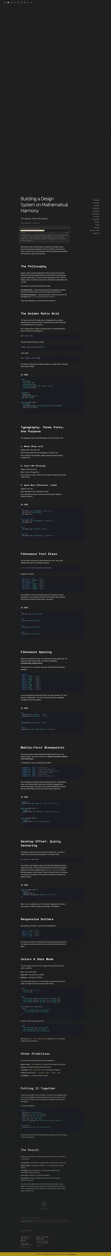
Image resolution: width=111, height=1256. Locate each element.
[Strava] (96, 228)
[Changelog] (24, 2)
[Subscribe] (66, 1221)
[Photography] (11, 2)
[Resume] (21, 2)
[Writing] (8, 2)
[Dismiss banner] (107, 1254)
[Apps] (18, 2)
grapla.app (72, 1254)
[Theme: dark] (31, 2)
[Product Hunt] (94, 230)
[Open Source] (15, 2)
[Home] (5, 2)
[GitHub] (96, 205)
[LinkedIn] (95, 203)
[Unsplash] (95, 219)
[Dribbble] (95, 208)
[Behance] (96, 211)
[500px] (96, 222)
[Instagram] (95, 214)
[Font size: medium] (28, 2)
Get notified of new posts (31, 1218)
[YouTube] (96, 216)
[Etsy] (97, 225)
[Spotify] (96, 233)
